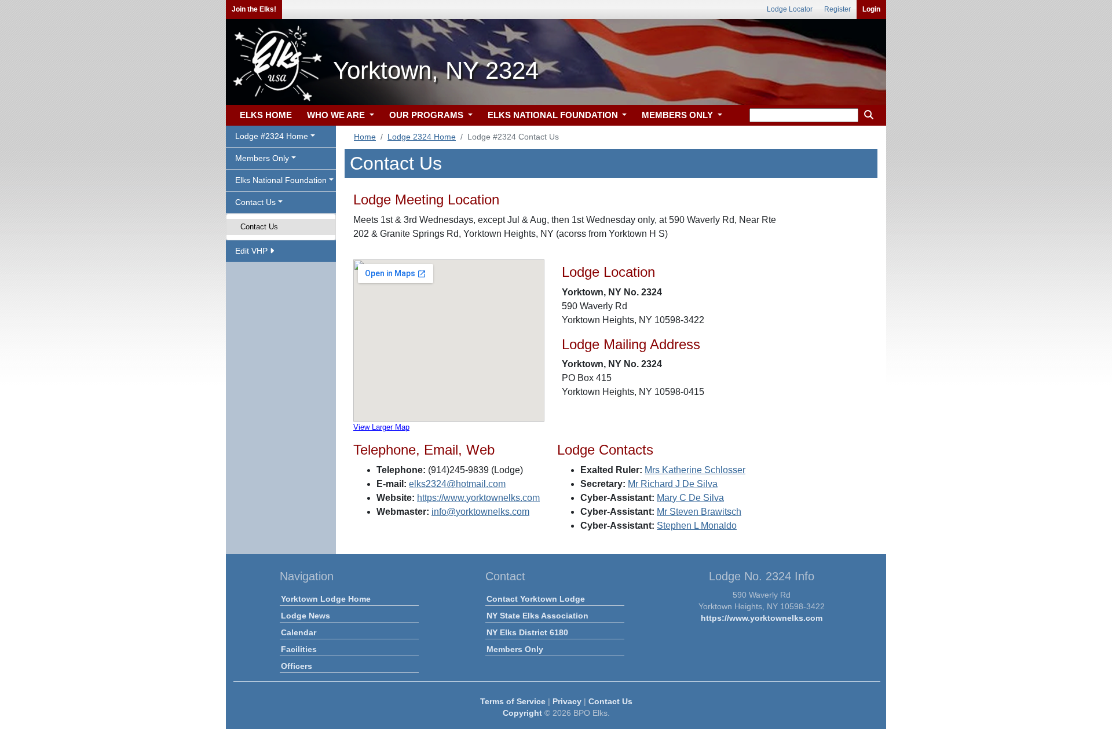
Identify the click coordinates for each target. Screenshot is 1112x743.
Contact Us (259, 226)
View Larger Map (381, 427)
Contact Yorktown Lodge (536, 598)
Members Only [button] (262, 158)
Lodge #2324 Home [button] (271, 136)
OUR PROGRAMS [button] (427, 115)
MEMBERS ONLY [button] (678, 115)
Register (837, 9)
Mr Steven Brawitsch (699, 512)
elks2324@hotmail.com (457, 484)
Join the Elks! (254, 9)
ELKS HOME (266, 115)
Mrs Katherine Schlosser (695, 470)
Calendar (298, 632)
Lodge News (305, 615)
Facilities (299, 649)
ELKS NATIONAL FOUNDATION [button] (554, 115)
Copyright (522, 713)
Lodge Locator (790, 9)
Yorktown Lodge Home (326, 598)
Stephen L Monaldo (697, 525)
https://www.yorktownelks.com (478, 498)
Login (871, 9)
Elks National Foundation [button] (281, 180)
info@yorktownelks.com (480, 512)
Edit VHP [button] (252, 250)
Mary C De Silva (690, 498)
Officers (296, 666)
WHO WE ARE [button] (337, 115)
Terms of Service (513, 701)
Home (365, 136)
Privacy (567, 701)
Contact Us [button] (255, 202)
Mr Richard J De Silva (673, 484)
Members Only (515, 649)
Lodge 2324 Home (421, 136)
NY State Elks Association (537, 615)
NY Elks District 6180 (527, 632)
